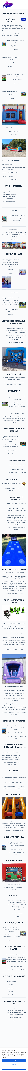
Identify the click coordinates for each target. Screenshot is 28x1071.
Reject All (14, 1068)
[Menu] (25, 4)
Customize (14, 1064)
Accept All (14, 1060)
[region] (14, 1059)
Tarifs (23, 19)
